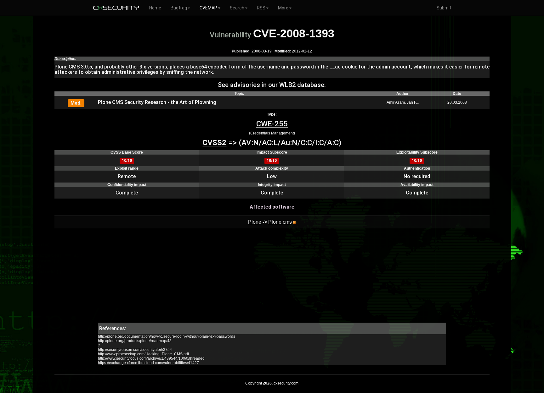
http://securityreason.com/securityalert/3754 (135, 349)
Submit (444, 7)
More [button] (283, 7)
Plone (254, 222)
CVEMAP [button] (208, 7)
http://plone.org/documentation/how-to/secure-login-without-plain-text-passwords (166, 336)
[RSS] (294, 222)
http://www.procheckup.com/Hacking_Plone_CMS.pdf (143, 354)
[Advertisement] (272, 279)
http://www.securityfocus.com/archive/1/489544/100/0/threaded (151, 358)
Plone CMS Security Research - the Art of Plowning (157, 102)
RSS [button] (261, 7)
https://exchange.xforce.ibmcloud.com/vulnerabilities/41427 (148, 363)
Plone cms (280, 222)
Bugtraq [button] (179, 7)
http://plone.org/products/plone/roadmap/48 (135, 341)
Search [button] (237, 7)
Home (155, 7)
